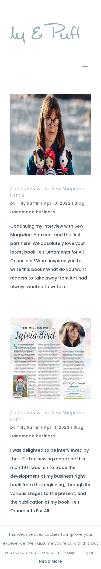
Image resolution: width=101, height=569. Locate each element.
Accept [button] (69, 553)
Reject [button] (88, 553)
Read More (50, 561)
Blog (80, 203)
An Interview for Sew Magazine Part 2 (48, 192)
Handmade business (32, 212)
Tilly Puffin (28, 203)
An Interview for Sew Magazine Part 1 (48, 416)
